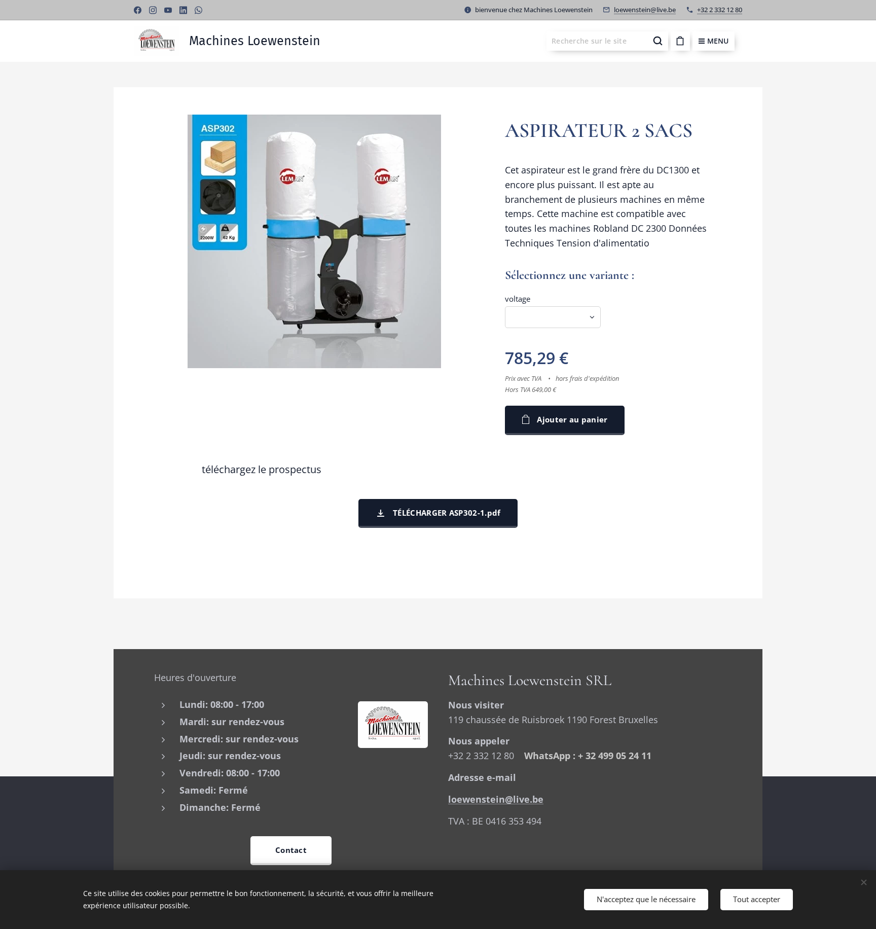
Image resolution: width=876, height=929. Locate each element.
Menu (717, 41)
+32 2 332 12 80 (719, 9)
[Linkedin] (183, 10)
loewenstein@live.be (645, 9)
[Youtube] (168, 10)
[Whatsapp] (198, 10)
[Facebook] (137, 10)
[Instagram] (153, 10)
